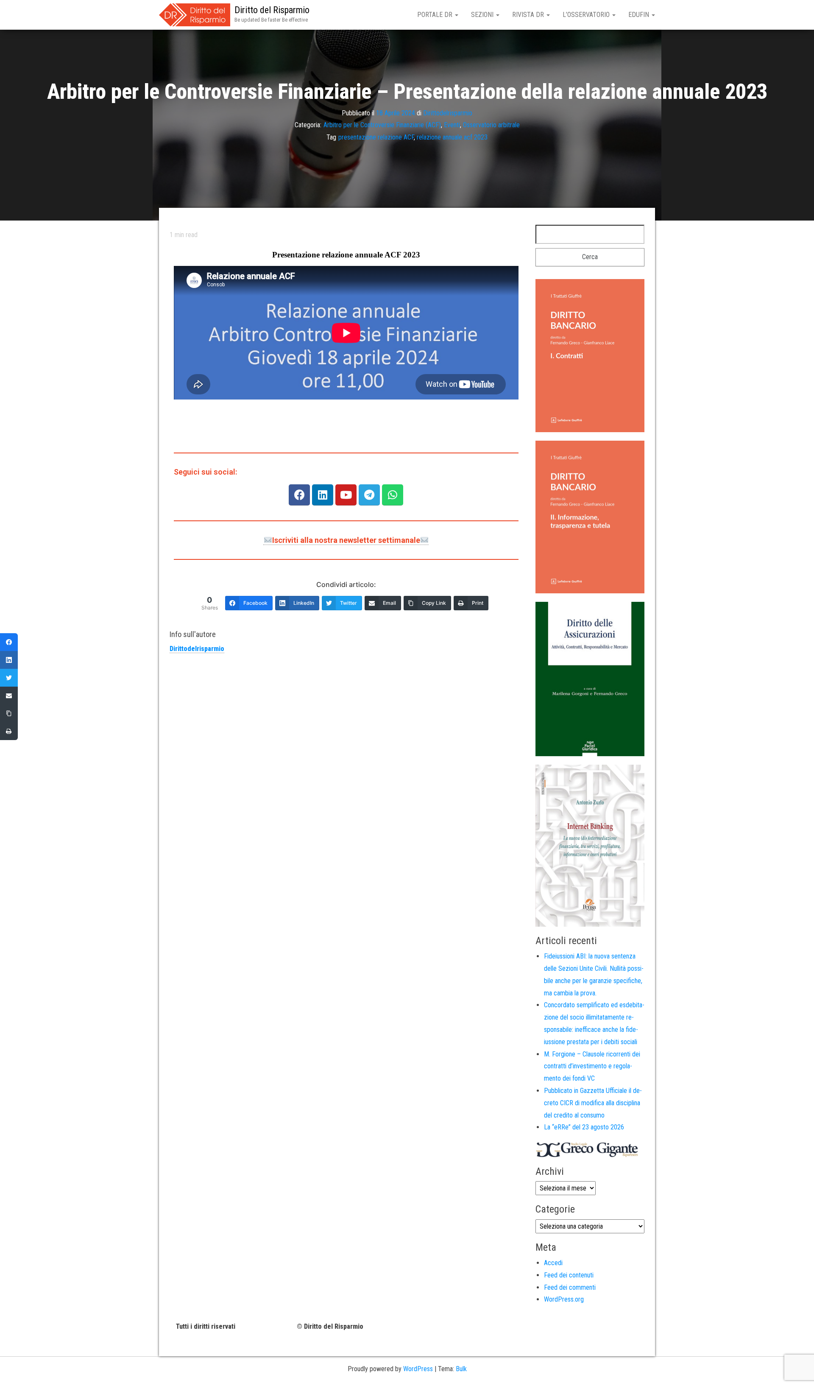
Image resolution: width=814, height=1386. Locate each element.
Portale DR (435, 15)
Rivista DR (529, 15)
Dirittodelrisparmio (447, 113)
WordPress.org (564, 1299)
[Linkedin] (322, 495)
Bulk (461, 1369)
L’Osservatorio (587, 15)
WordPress (418, 1369)
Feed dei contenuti (569, 1275)
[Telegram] (369, 495)
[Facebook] (299, 495)
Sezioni (483, 15)
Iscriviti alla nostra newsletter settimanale (346, 540)
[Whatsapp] (392, 495)
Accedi (553, 1263)
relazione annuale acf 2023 (452, 137)
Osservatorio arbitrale (491, 125)
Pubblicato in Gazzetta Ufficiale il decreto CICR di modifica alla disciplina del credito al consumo (593, 1103)
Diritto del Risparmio (271, 10)
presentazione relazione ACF (376, 137)
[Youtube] (346, 495)
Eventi (452, 125)
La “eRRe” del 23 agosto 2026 (584, 1127)
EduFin (639, 15)
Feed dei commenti (570, 1287)
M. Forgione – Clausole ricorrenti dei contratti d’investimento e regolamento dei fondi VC (592, 1066)
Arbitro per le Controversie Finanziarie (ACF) (382, 125)
